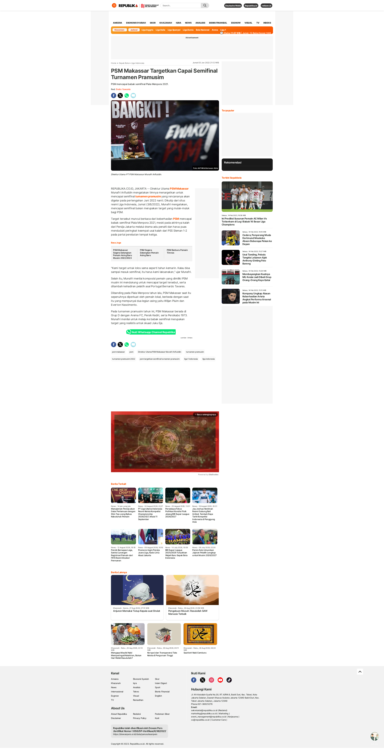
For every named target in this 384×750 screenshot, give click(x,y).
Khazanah (115, 683)
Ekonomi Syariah (136, 22)
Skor (157, 679)
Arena (215, 30)
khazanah (165, 22)
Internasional (117, 691)
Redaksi (137, 714)
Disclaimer (116, 718)
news (188, 22)
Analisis (136, 687)
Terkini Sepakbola (232, 177)
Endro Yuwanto (123, 89)
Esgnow (115, 695)
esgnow (236, 22)
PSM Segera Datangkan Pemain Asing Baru (149, 253)
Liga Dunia (188, 30)
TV (258, 22)
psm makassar (118, 352)
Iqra (135, 683)
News (114, 687)
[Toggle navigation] (114, 5)
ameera (117, 22)
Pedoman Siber (162, 714)
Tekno (136, 691)
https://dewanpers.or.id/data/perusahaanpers (135, 734)
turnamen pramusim (148, 196)
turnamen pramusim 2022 (123, 359)
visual (248, 22)
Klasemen (119, 30)
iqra (178, 22)
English (158, 695)
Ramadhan (138, 700)
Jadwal (134, 30)
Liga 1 (223, 30)
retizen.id (266, 5)
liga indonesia (208, 359)
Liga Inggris (147, 30)
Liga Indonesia (137, 63)
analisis (200, 22)
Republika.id (251, 5)
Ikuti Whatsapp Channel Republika (153, 332)
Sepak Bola (124, 63)
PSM (176, 218)
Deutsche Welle (233, 5)
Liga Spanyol (174, 30)
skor (152, 22)
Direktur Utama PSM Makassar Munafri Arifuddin (159, 352)
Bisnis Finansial (218, 22)
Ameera (114, 679)
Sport (157, 687)
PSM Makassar (178, 188)
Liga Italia (160, 30)
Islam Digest (161, 683)
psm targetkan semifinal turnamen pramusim (159, 359)
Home (113, 63)
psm (131, 352)
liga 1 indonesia (191, 359)
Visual (136, 695)
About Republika (119, 714)
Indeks (267, 22)
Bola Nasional (202, 30)
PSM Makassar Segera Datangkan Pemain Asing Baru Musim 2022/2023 (122, 254)
